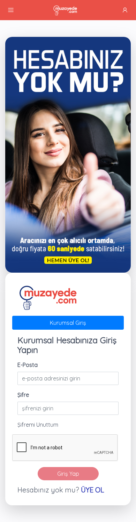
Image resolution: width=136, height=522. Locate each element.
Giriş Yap (68, 473)
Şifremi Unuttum (37, 424)
